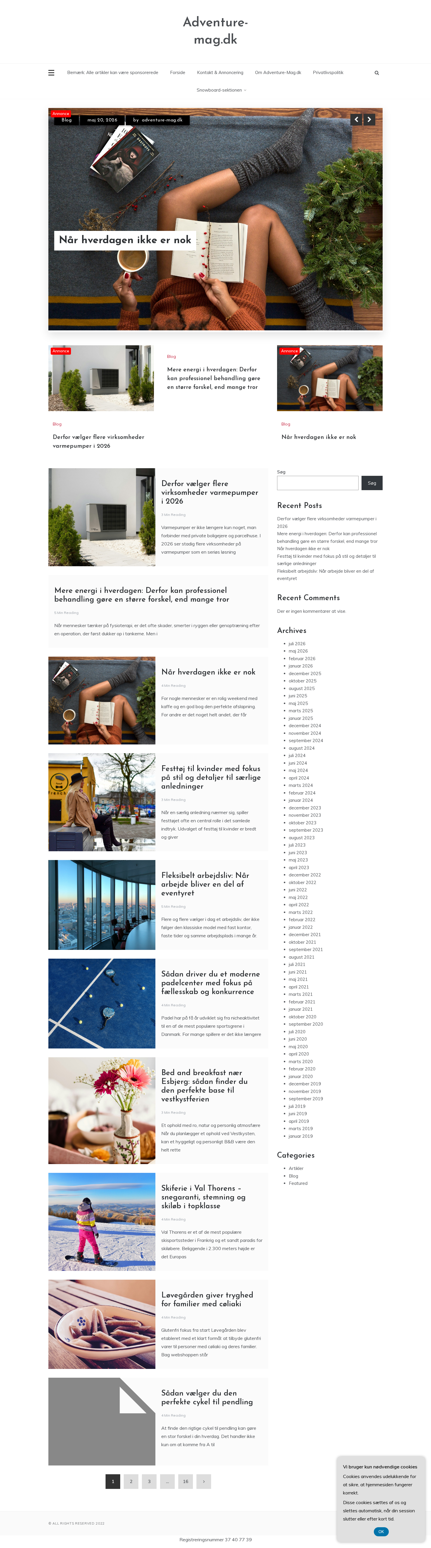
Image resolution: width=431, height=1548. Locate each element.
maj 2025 (298, 703)
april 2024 (299, 778)
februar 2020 (302, 1069)
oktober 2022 (302, 882)
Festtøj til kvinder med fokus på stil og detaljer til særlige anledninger (211, 778)
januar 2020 (301, 1076)
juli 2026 (297, 643)
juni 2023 (298, 852)
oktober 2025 (302, 681)
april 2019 (299, 1121)
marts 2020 (301, 1061)
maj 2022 (298, 897)
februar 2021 (302, 1002)
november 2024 (305, 733)
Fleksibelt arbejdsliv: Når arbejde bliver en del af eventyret (205, 884)
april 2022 (299, 904)
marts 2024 (301, 785)
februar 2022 (302, 919)
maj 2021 (298, 979)
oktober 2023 (302, 823)
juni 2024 (298, 763)
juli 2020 (297, 1031)
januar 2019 (301, 1136)
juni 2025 (298, 696)
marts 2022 (301, 912)
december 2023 (305, 808)
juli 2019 (297, 1106)
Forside (177, 72)
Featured (298, 1183)
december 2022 (305, 875)
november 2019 (305, 1091)
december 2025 (305, 673)
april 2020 (299, 1054)
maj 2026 (298, 651)
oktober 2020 (302, 1017)
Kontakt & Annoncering (220, 72)
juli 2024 (297, 755)
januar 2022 (301, 927)
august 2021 (302, 957)
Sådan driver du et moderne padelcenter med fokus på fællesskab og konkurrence (210, 983)
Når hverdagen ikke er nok (318, 437)
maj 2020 (298, 1046)
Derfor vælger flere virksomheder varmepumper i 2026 (140, 233)
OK (381, 1532)
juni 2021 (298, 972)
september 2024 (306, 740)
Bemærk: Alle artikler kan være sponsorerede (112, 72)
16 (185, 1481)
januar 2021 (301, 1009)
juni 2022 (298, 890)
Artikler (296, 1168)
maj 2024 (298, 770)
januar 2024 (301, 800)
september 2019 (306, 1098)
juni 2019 (298, 1113)
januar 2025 (301, 718)
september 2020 (306, 1024)
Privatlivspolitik (328, 72)
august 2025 (302, 688)
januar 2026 (301, 666)
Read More (358, 233)
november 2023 (305, 815)
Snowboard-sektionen (219, 90)
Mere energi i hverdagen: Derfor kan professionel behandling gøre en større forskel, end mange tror (213, 378)
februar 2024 (302, 793)
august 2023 (302, 837)
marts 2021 (301, 994)
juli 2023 (297, 845)
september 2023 (306, 830)
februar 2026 (302, 658)
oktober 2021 (302, 942)
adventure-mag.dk (156, 120)
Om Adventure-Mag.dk (278, 72)
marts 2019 (301, 1128)
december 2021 (305, 934)
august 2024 (302, 748)
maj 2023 (298, 860)
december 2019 (305, 1084)
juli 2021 (297, 964)
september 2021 (306, 949)
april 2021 (299, 987)
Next (369, 120)
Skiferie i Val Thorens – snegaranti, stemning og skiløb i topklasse (203, 1197)
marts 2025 (301, 710)
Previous (356, 120)
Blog (67, 120)
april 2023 (299, 867)
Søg (281, 472)
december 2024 (305, 725)
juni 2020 (298, 1039)
